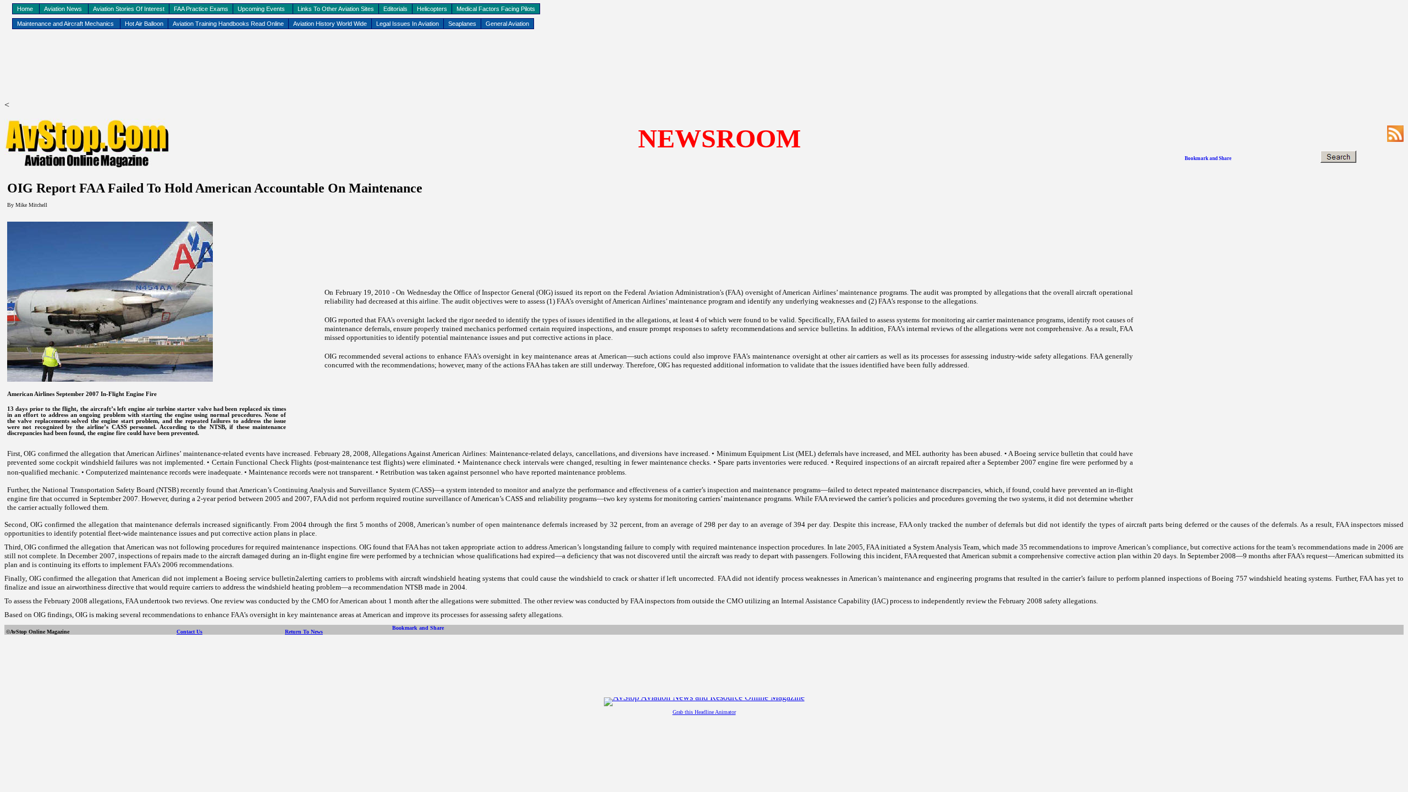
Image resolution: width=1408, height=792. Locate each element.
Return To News (304, 632)
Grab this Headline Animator (704, 712)
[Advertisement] (704, 66)
